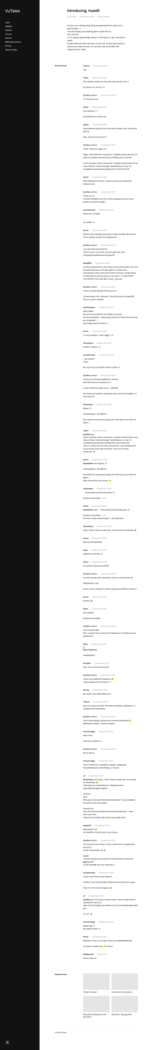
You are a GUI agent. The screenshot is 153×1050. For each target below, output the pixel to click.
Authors (8, 30)
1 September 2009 (86, 17)
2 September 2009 (99, 331)
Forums (8, 34)
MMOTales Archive (13, 42)
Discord (8, 38)
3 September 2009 (95, 896)
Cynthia (73, 17)
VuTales (12, 11)
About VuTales (11, 50)
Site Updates (104, 17)
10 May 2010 (101, 954)
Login (7, 22)
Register (8, 26)
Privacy (8, 46)
